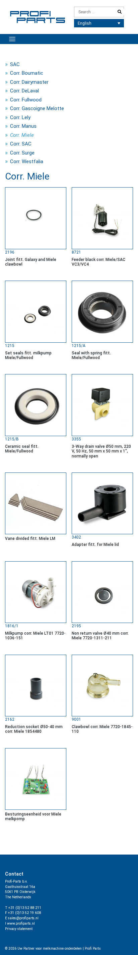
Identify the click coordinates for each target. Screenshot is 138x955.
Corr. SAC (20, 144)
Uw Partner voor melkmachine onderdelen (49, 948)
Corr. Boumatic (26, 73)
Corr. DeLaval (24, 91)
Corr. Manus (23, 126)
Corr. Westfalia (26, 161)
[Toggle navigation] (12, 39)
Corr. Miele (22, 135)
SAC (15, 64)
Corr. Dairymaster (29, 82)
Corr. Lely (20, 117)
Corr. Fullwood (26, 100)
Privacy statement (18, 929)
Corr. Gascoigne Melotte (37, 108)
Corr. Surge (22, 153)
